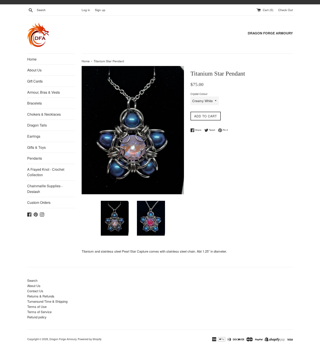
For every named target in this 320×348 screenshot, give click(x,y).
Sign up (100, 10)
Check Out (285, 10)
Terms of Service (39, 311)
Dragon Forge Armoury (62, 339)
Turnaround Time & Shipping (47, 301)
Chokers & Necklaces (44, 114)
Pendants (34, 158)
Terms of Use (37, 306)
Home (32, 59)
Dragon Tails (37, 125)
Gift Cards (35, 81)
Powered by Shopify (89, 339)
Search (32, 280)
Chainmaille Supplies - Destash (44, 188)
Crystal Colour (198, 94)
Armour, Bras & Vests (43, 92)
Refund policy (37, 317)
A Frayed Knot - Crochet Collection (45, 172)
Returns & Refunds (40, 296)
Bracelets (34, 103)
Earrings (33, 136)
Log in (86, 10)
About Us (34, 70)
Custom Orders (39, 202)
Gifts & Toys (36, 147)
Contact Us (35, 291)
